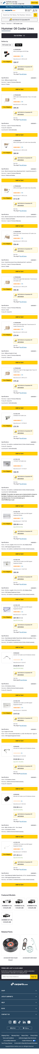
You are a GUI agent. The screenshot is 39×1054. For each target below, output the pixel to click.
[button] (19, 2)
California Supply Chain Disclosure (27, 1038)
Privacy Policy (34, 1035)
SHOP (3, 990)
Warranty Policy (15, 1035)
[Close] (36, 1044)
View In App (34, 2)
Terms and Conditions (8, 1038)
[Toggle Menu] (2, 10)
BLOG (3, 1008)
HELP (3, 1002)
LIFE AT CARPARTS (7, 996)
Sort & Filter (18, 35)
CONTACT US (5, 1014)
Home (3, 23)
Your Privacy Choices (12, 1051)
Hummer (9, 23)
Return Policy (24, 1035)
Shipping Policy (5, 1035)
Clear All (18, 45)
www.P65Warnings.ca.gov (7, 499)
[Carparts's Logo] (10, 10)
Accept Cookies (26, 1051)
